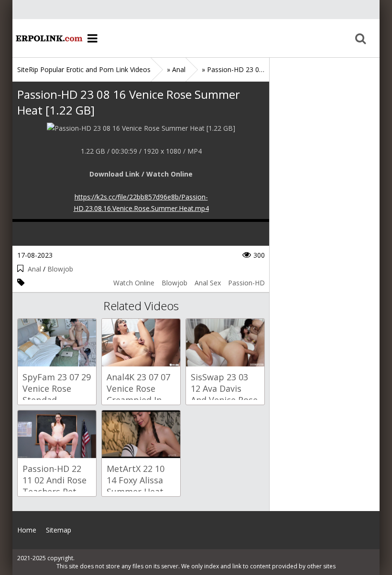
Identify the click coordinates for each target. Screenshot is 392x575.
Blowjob (60, 268)
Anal (34, 268)
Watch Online (133, 282)
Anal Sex (208, 282)
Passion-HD (246, 282)
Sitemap (58, 529)
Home (48, 38)
